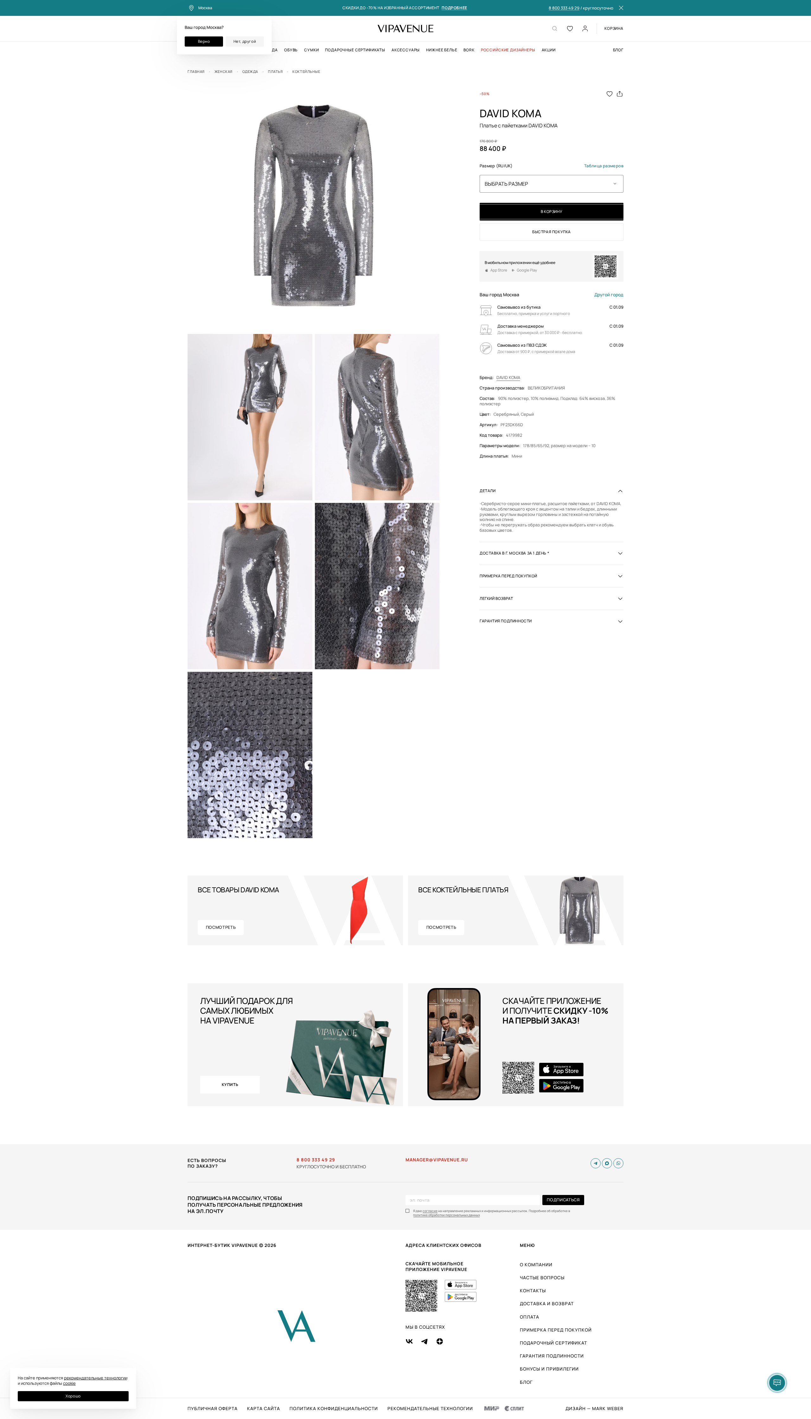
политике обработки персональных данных (446, 1215)
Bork (468, 50)
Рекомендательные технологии (430, 1408)
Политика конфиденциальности (334, 1408)
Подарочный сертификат (553, 1343)
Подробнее (454, 8)
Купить (230, 1084)
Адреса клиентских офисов (444, 1245)
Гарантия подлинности (552, 1356)
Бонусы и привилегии (549, 1369)
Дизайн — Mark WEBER (594, 1408)
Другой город (608, 295)
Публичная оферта (213, 1408)
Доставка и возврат (547, 1303)
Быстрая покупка (551, 231)
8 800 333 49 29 (564, 8)
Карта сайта (263, 1408)
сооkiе (69, 1383)
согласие (430, 1211)
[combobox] (551, 184)
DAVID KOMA (508, 377)
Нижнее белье (441, 50)
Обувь (291, 50)
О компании (536, 1265)
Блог (618, 50)
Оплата (529, 1317)
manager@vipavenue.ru (437, 1160)
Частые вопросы (542, 1278)
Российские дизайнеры (508, 50)
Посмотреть (221, 927)
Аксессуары (406, 50)
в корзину (551, 211)
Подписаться (563, 1200)
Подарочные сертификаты (355, 50)
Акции (549, 50)
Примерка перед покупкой (556, 1330)
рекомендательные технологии (95, 1378)
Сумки (311, 50)
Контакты (533, 1290)
